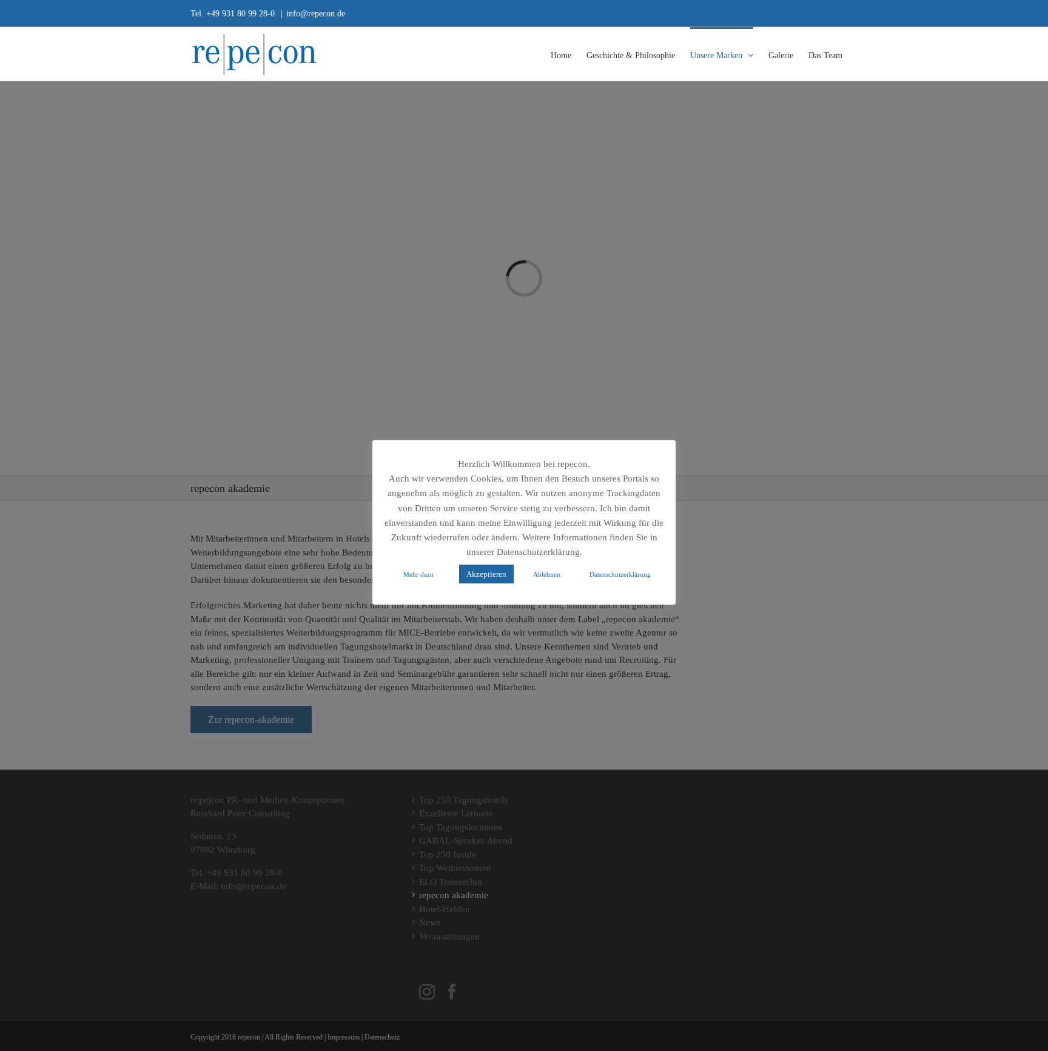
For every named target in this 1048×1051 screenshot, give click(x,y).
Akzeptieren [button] (486, 573)
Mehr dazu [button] (418, 574)
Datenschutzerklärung (620, 574)
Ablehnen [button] (546, 574)
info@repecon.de (315, 13)
